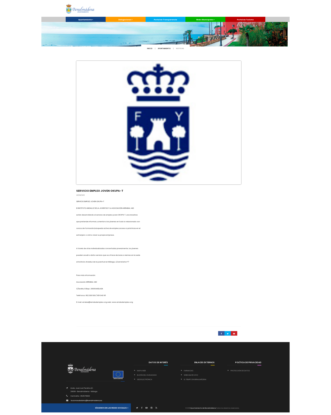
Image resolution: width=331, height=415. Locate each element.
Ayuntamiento (164, 48)
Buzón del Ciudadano (147, 375)
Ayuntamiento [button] (85, 19)
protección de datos (240, 370)
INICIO (149, 48)
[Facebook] (141, 408)
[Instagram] (151, 408)
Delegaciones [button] (124, 19)
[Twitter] (137, 408)
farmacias (188, 370)
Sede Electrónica (144, 379)
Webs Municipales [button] (204, 19)
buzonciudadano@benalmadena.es (86, 400)
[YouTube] (146, 408)
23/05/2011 (80, 195)
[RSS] (156, 408)
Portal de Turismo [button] (245, 19)
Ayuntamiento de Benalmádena (203, 408)
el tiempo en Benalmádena (195, 379)
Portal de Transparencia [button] (165, 19)
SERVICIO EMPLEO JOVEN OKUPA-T (99, 191)
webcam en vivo (191, 375)
